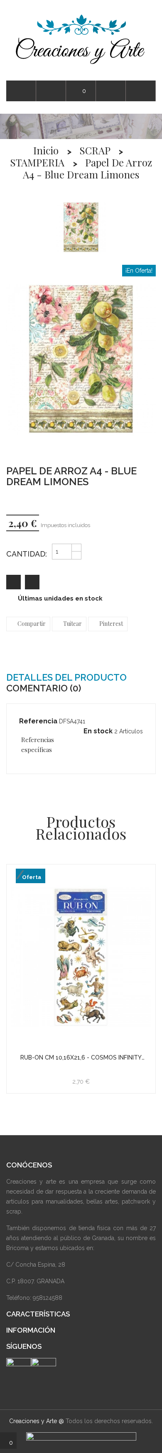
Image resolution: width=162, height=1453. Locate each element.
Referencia (38, 721)
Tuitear (72, 624)
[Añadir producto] (32, 582)
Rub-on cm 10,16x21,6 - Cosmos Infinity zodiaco (81, 1057)
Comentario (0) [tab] (43, 688)
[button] (140, 91)
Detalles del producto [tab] (66, 677)
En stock (98, 731)
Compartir (31, 624)
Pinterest (111, 624)
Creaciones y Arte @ (36, 1421)
